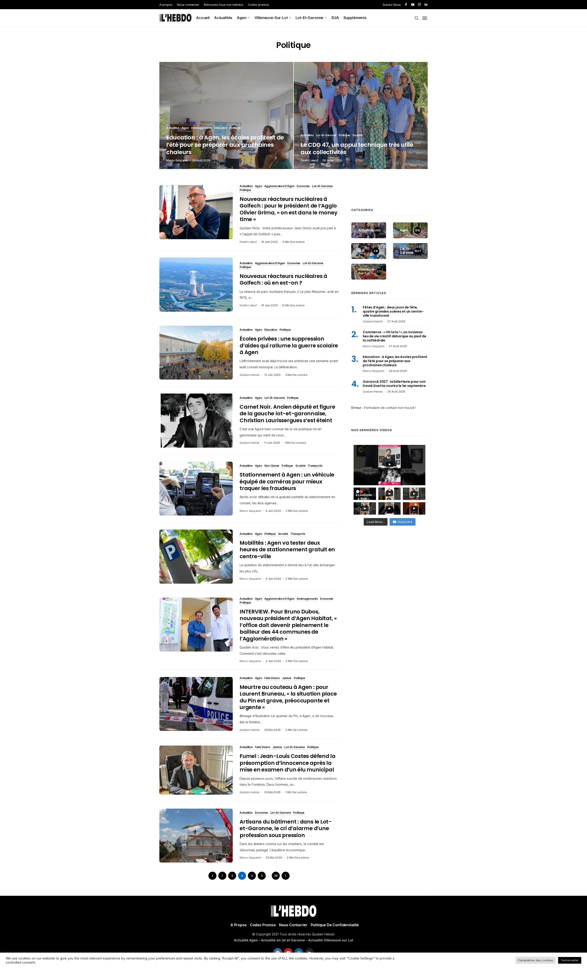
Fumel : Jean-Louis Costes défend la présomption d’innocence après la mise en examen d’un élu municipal (287, 762)
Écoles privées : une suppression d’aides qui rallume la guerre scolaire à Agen (289, 345)
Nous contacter (188, 4)
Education (220, 128)
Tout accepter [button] (570, 960)
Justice (286, 678)
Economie (303, 186)
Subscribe (405, 522)
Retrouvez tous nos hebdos (223, 4)
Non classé (272, 466)
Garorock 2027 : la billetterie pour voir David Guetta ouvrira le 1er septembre (394, 384)
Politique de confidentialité (335, 925)
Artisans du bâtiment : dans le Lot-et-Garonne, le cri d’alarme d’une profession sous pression (286, 828)
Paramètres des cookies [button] (535, 960)
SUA (335, 17)
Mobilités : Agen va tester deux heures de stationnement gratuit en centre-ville (287, 549)
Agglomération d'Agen (279, 186)
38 (276, 875)
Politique (235, 128)
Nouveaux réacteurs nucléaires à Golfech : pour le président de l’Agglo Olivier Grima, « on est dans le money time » (289, 209)
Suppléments (355, 17)
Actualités (223, 17)
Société (357, 135)
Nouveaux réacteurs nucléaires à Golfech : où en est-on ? (283, 279)
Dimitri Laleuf (309, 160)
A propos (165, 4)
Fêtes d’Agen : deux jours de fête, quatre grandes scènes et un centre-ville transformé (393, 311)
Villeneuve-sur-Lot (271, 17)
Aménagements (201, 128)
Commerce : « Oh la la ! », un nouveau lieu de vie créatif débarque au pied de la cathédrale (394, 336)
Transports (315, 466)
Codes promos (258, 4)
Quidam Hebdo (250, 375)
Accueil (203, 17)
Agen (241, 17)
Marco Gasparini (177, 160)
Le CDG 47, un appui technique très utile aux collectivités (357, 148)
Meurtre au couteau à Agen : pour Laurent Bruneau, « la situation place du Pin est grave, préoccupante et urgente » (288, 697)
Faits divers (272, 678)
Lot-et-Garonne (309, 17)
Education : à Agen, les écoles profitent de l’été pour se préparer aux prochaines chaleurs (225, 145)
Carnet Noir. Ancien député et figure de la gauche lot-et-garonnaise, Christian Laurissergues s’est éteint (287, 413)
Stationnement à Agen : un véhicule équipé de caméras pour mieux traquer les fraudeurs (287, 481)
